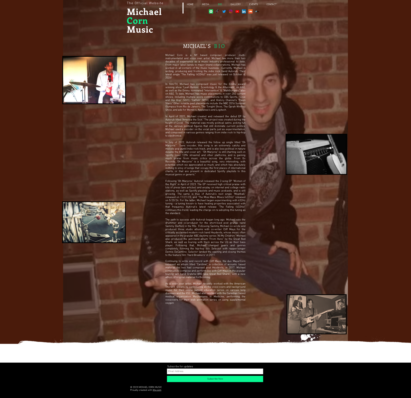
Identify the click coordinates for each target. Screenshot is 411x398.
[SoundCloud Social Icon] (250, 11)
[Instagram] (231, 11)
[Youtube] (237, 11)
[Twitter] (224, 11)
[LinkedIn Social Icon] (244, 11)
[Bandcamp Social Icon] (257, 11)
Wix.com (157, 390)
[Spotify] (211, 11)
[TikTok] (217, 11)
